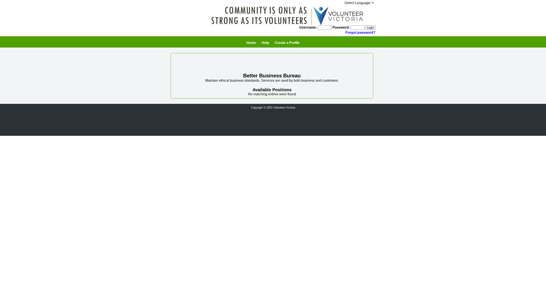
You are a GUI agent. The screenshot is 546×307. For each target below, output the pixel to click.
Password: (341, 27)
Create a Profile (287, 43)
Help (265, 43)
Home (251, 43)
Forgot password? (360, 32)
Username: (308, 27)
